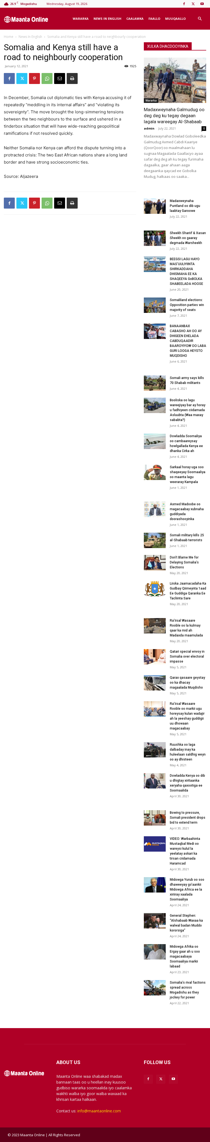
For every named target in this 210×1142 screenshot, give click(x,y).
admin (149, 128)
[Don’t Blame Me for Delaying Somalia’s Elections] (155, 562)
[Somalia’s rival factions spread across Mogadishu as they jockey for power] (155, 987)
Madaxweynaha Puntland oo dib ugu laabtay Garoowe (185, 206)
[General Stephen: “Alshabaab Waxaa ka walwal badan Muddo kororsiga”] (155, 920)
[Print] (72, 78)
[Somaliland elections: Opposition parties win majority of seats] (155, 305)
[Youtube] (202, 4)
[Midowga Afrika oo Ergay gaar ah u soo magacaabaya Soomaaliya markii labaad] (155, 951)
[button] (199, 18)
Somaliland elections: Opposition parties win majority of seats (187, 305)
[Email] (59, 78)
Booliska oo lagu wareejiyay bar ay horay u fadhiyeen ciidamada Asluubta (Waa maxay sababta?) (187, 410)
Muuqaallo (175, 18)
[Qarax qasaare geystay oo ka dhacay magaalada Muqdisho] (155, 683)
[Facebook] (184, 4)
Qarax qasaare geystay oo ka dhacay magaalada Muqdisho (187, 682)
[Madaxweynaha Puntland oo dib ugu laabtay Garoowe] (155, 206)
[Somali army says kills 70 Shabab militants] (155, 383)
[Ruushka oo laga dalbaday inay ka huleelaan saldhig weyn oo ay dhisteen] (155, 749)
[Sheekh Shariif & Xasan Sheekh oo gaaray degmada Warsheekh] (155, 238)
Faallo (154, 18)
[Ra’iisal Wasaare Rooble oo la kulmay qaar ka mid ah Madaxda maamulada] (155, 625)
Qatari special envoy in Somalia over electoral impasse (187, 656)
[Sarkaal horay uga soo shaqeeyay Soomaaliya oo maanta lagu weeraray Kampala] (155, 472)
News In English (107, 18)
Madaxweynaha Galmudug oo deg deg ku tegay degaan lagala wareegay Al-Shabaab (174, 115)
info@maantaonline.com (99, 1110)
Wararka (81, 18)
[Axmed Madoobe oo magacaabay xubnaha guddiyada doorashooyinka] (155, 509)
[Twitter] (193, 4)
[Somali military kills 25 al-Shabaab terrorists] (155, 540)
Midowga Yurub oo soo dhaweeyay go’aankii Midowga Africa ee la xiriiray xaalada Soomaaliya (187, 889)
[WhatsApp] (47, 78)
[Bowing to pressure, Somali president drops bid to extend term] (155, 818)
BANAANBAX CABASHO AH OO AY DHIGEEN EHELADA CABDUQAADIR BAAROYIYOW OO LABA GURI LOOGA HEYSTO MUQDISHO (188, 341)
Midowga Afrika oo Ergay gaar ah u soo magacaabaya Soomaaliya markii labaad (185, 956)
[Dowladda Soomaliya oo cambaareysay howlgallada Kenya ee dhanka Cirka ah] (155, 441)
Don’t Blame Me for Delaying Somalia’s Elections (184, 562)
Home (8, 36)
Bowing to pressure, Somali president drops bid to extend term (187, 817)
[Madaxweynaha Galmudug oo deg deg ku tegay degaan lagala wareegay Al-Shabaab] (175, 80)
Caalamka (135, 18)
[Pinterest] (34, 78)
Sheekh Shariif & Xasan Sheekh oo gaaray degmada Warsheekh (188, 238)
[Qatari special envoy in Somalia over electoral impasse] (155, 656)
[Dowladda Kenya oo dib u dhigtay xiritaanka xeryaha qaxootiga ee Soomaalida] (155, 781)
